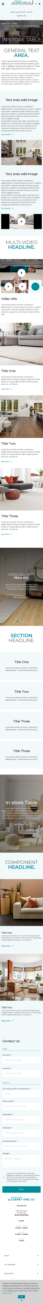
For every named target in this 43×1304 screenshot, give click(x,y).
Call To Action (6, 134)
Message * (6, 1153)
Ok (21, 1297)
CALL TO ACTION (20, 597)
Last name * (6, 1068)
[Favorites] (36, 4)
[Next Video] (35, 287)
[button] (32, 4)
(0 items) (39, 4)
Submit (21, 1189)
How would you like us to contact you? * (16, 1088)
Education (9, 1273)
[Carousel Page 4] (25, 621)
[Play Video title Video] (9, 287)
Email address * (7, 1114)
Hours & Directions (21, 1215)
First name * (6, 1055)
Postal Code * (7, 1128)
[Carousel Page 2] (20, 621)
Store (15, 23)
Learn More (5, 389)
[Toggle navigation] (3, 4)
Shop (6, 1256)
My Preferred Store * (9, 1141)
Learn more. (7, 1293)
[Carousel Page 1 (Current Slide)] (17, 621)
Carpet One (5, 23)
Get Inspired (9, 1265)
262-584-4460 (21, 16)
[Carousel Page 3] (23, 621)
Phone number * (8, 1101)
